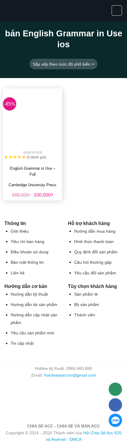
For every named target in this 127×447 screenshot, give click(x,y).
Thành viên (84, 315)
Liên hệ (18, 273)
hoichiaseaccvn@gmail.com (70, 375)
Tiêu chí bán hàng (27, 241)
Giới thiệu (20, 231)
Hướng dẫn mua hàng (94, 231)
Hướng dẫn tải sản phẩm (34, 304)
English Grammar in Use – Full (32, 171)
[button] (8, 10)
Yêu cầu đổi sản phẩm (95, 273)
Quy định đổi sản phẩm (96, 252)
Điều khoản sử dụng (29, 252)
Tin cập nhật (22, 343)
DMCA (75, 439)
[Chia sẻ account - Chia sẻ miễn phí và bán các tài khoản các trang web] (64, 10)
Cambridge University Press (32, 185)
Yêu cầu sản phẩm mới (32, 333)
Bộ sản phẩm (86, 304)
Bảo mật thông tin (27, 262)
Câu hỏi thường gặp (93, 262)
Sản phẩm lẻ (86, 294)
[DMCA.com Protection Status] (63, 400)
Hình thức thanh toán (94, 241)
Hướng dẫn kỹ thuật (29, 294)
